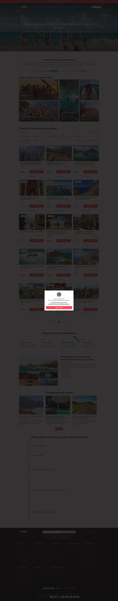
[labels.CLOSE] (71, 292)
